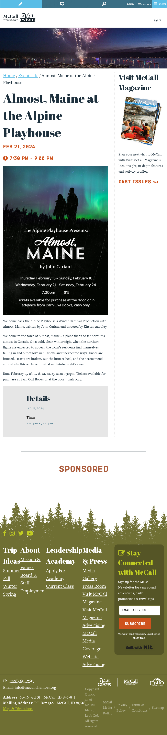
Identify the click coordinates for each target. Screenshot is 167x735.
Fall (6, 578)
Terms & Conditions (140, 707)
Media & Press (94, 555)
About (30, 550)
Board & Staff (28, 579)
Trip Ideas (11, 555)
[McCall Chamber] (10, 17)
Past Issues (135, 181)
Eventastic (28, 75)
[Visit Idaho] (157, 682)
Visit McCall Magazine (94, 598)
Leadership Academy (64, 555)
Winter (10, 586)
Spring (9, 594)
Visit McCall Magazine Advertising (94, 617)
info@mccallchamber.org (35, 687)
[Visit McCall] (104, 682)
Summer (11, 570)
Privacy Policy (121, 707)
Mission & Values (30, 563)
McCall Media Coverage (91, 641)
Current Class (60, 586)
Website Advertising (93, 660)
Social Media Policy (107, 708)
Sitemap (158, 707)
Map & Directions (18, 708)
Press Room (94, 586)
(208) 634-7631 (22, 681)
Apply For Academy (55, 574)
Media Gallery (89, 574)
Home (9, 75)
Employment (33, 590)
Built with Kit (139, 647)
